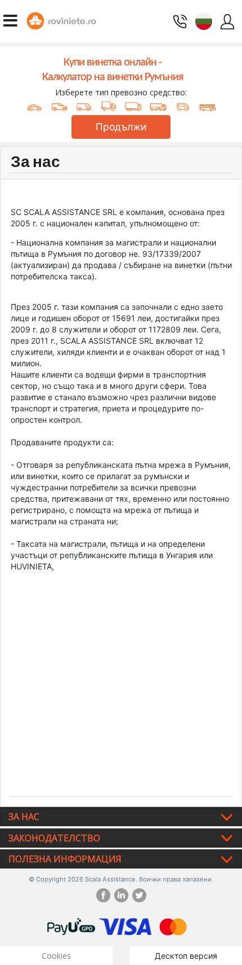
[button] (203, 20)
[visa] (125, 925)
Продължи (121, 127)
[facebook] (105, 895)
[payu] (71, 925)
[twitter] (139, 895)
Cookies (56, 955)
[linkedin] (123, 895)
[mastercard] (173, 925)
